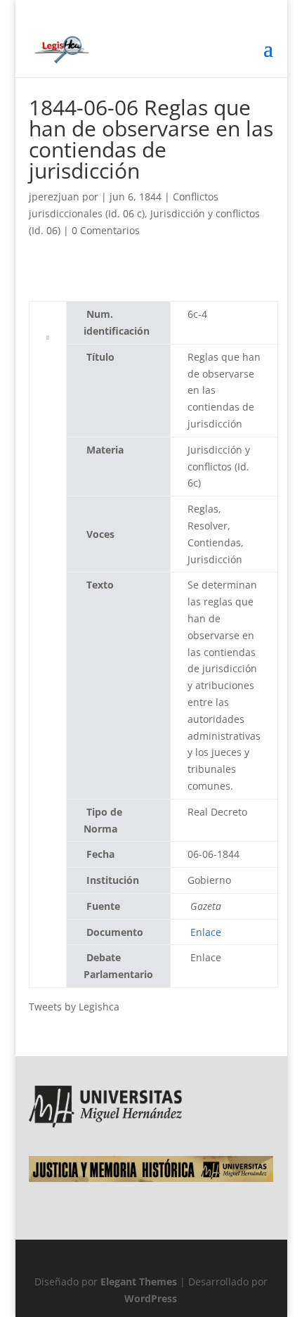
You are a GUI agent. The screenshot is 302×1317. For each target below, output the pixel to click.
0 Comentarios (106, 230)
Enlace (205, 932)
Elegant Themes (138, 1281)
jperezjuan (54, 196)
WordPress (150, 1298)
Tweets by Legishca (74, 1006)
